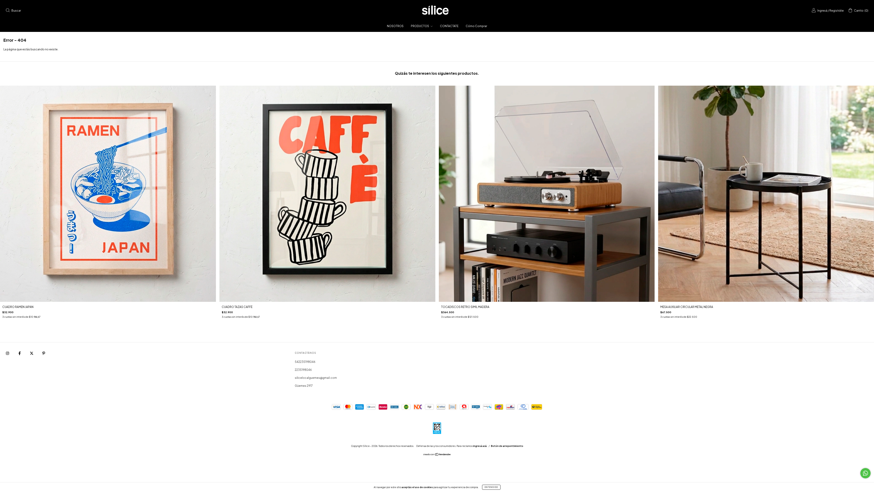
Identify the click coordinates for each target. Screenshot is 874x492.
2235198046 (303, 370)
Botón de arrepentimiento (507, 446)
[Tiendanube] (437, 455)
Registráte (836, 10)
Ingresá (822, 10)
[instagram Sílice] (7, 353)
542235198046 (305, 362)
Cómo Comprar (476, 26)
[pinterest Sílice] (44, 353)
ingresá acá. (480, 446)
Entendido (491, 487)
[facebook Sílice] (19, 353)
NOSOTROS (395, 26)
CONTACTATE (449, 26)
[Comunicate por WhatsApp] (865, 473)
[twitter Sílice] (32, 353)
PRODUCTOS (420, 26)
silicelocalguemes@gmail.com (316, 377)
